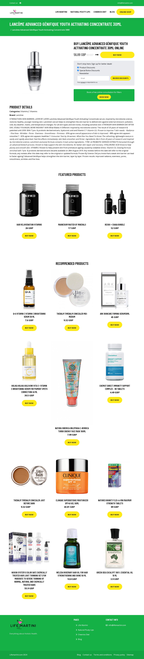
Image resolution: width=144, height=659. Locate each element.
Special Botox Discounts (90, 70)
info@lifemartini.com (125, 3)
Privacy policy (119, 655)
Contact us (87, 655)
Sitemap (130, 655)
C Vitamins (32, 111)
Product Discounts (87, 67)
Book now (104, 97)
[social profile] (20, 3)
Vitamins (24, 111)
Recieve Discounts (120, 78)
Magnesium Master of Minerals (72, 224)
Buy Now (117, 55)
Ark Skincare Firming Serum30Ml (115, 313)
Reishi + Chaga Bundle (115, 224)
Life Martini (61, 12)
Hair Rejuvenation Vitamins (29, 224)
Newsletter (84, 73)
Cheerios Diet (99, 12)
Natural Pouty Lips (80, 12)
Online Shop (125, 12)
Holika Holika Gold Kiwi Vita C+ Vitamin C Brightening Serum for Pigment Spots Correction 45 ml (29, 388)
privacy (83, 82)
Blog (112, 12)
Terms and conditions (102, 655)
